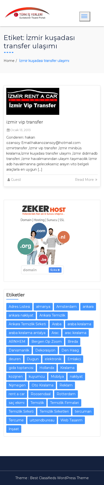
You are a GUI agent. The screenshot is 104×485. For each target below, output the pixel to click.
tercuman (83, 411)
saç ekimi (16, 403)
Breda (73, 341)
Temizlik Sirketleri (54, 411)
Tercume (16, 420)
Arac (55, 333)
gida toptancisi (21, 368)
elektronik (53, 359)
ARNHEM (17, 341)
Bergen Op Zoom (46, 341)
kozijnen (16, 376)
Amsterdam (66, 306)
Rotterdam (66, 394)
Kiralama (67, 368)
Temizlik (37, 403)
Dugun (33, 359)
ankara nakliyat (21, 315)
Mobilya (57, 376)
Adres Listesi (19, 306)
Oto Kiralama (42, 385)
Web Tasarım (71, 420)
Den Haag (70, 350)
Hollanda (46, 368)
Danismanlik (19, 350)
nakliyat (76, 376)
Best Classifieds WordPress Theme (59, 478)
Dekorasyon (45, 350)
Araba (56, 324)
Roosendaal (41, 394)
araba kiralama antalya (27, 333)
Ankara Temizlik (52, 315)
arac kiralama (75, 333)
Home (9, 61)
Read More (85, 179)
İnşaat (14, 429)
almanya (43, 306)
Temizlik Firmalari (64, 403)
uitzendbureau (42, 420)
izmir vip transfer (24, 122)
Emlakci (74, 359)
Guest (16, 179)
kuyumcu (37, 376)
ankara (88, 306)
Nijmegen (17, 385)
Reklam (66, 385)
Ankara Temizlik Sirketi (27, 324)
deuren (15, 359)
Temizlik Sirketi (21, 411)
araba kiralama (79, 324)
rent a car (17, 394)
